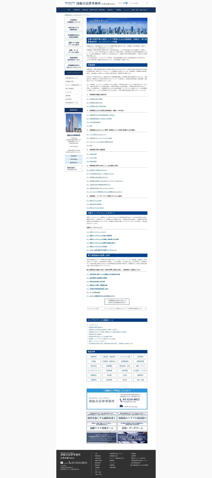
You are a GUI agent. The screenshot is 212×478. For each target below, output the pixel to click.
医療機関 (109, 366)
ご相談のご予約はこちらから (117, 390)
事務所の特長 (93, 9)
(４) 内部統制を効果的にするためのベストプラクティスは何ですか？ (105, 181)
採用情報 (68, 95)
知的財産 (109, 380)
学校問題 (125, 370)
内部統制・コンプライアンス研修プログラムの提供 (102, 339)
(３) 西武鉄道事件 (92, 161)
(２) (99, 235)
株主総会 (94, 366)
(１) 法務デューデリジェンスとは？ (96, 232)
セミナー (126, 9)
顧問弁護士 (102, 9)
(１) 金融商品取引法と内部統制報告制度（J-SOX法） (101, 115)
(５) (97, 246)
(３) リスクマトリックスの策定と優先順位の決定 (100, 142)
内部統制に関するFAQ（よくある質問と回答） (101, 336)
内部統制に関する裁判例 (95, 334)
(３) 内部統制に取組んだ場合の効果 (96, 106)
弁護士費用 (68, 99)
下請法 (125, 375)
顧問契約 (94, 357)
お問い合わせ (143, 9)
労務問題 (140, 357)
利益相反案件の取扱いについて (139, 460)
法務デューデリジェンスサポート (97, 341)
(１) (103, 274)
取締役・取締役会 (109, 361)
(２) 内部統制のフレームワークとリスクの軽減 (99, 138)
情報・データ (140, 366)
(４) (101, 243)
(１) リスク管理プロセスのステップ (96, 134)
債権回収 (140, 375)
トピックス (68, 92)
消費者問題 (140, 361)
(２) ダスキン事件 (92, 157)
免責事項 (133, 456)
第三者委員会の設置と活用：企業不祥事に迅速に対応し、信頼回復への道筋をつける (111, 343)
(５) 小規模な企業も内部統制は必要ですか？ (99, 184)
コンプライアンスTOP (93, 308)
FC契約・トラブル (140, 370)
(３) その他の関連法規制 (93, 122)
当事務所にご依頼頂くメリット (73, 21)
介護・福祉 (140, 380)
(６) (101, 250)
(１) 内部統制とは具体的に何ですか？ (97, 170)
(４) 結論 (89, 125)
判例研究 (112, 460)
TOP (68, 9)
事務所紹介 (77, 9)
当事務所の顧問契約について (135, 308)
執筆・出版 (135, 9)
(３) (103, 239)
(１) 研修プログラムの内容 (94, 200)
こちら (135, 406)
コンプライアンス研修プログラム (116, 308)
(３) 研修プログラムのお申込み (95, 208)
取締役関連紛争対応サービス (74, 59)
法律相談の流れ (70, 81)
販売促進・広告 (125, 366)
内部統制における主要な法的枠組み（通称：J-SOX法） (103, 329)
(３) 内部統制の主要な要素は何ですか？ (97, 177)
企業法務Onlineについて (72, 78)
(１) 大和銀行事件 (92, 154)
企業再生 (94, 380)
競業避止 (94, 375)
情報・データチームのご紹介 (73, 51)
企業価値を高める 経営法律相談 (74, 36)
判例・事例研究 (70, 88)
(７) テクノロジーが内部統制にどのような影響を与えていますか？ (104, 191)
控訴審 (109, 375)
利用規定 (133, 453)
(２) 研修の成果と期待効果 (94, 204)
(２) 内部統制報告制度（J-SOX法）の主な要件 (99, 118)
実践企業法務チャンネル (72, 102)
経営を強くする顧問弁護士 (73, 28)
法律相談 (118, 9)
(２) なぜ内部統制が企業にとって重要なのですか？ (100, 173)
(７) (101, 296)
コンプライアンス (93, 325)
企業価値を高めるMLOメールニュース (74, 66)
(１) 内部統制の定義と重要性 (95, 99)
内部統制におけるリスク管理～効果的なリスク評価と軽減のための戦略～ (108, 332)
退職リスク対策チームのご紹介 (73, 43)
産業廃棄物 (125, 361)
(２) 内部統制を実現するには (95, 102)
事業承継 (109, 370)
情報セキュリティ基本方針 (138, 458)
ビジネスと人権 (125, 357)
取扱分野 (110, 9)
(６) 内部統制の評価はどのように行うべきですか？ (100, 188)
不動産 (93, 361)
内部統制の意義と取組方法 (96, 327)
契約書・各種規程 (109, 357)
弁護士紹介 (85, 9)
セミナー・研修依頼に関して (73, 85)
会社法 (125, 380)
